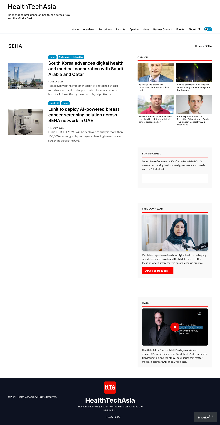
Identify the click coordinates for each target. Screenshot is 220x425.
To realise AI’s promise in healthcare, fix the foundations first (154, 87)
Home (75, 29)
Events (180, 29)
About (192, 29)
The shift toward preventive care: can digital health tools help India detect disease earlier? (155, 119)
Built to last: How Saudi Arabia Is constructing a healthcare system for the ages (193, 87)
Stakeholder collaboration (71, 57)
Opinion (134, 29)
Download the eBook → (158, 270)
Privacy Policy (112, 416)
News (146, 29)
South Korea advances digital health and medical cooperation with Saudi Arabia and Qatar (85, 68)
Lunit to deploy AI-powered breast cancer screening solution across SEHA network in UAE (83, 115)
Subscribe (203, 417)
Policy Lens (105, 29)
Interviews (89, 29)
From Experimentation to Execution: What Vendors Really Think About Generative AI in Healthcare (193, 120)
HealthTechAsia (32, 6)
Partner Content (162, 29)
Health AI (54, 103)
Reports (120, 29)
